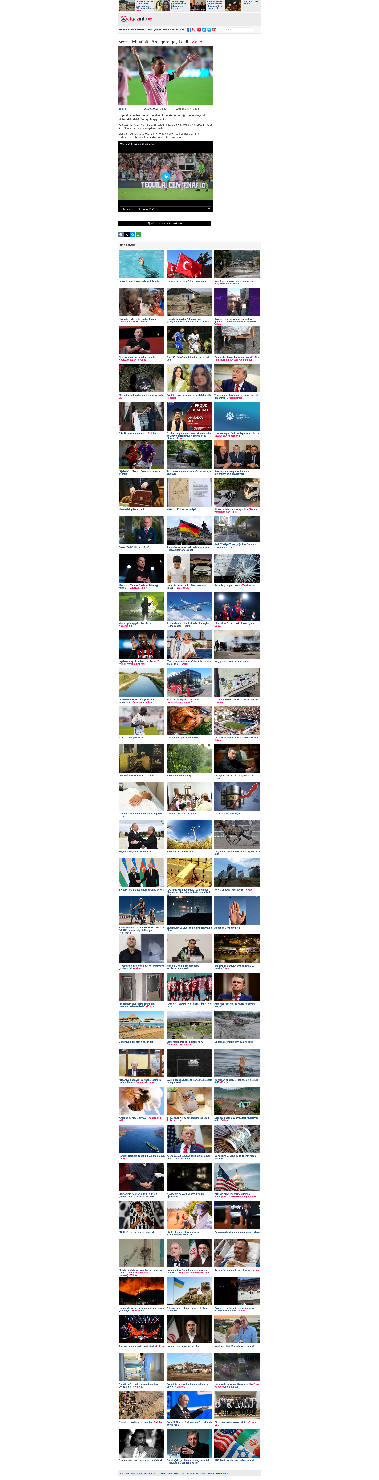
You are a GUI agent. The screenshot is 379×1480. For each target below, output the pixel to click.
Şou (172, 29)
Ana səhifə (124, 1473)
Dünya (148, 29)
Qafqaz (157, 29)
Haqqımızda (200, 1473)
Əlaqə (209, 1473)
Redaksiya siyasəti (221, 1473)
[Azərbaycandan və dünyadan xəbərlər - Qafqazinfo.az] (136, 19)
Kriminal (139, 29)
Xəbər (122, 29)
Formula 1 (181, 29)
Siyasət (130, 29)
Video (133, 1473)
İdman (165, 29)
